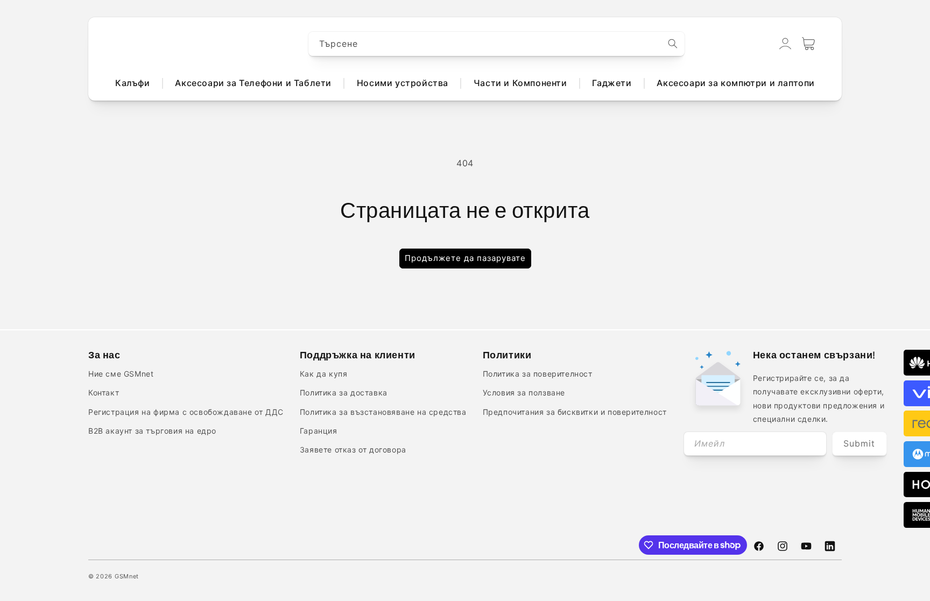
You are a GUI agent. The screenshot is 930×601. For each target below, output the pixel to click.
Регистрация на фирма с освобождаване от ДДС (186, 411)
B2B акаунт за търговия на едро (152, 430)
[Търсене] (673, 43)
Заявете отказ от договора (353, 449)
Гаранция (318, 430)
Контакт (103, 392)
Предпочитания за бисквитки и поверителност (575, 411)
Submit (859, 443)
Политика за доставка (344, 392)
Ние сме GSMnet (120, 373)
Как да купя (324, 373)
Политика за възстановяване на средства (383, 411)
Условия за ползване (524, 392)
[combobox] (496, 44)
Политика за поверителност (538, 373)
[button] (808, 43)
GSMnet (127, 576)
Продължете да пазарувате (465, 258)
